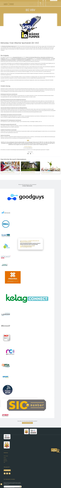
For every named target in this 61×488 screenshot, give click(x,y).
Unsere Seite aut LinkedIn (7, 473)
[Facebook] (28, 154)
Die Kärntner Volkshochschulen (8, 172)
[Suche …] (4, 0)
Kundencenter (7, 470)
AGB (4, 462)
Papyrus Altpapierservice (47, 172)
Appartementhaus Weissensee (28, 172)
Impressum (5, 459)
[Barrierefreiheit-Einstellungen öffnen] (1, 484)
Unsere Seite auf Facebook (5, 473)
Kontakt (5, 457)
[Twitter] (33, 154)
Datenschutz (5, 460)
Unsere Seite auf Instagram (9, 473)
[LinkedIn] (30, 154)
